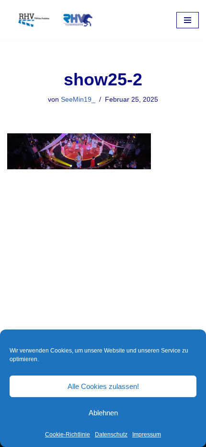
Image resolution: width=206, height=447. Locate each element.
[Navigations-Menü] (187, 20)
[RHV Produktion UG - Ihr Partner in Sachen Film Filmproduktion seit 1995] (52, 20)
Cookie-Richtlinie (67, 434)
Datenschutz (111, 434)
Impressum (146, 434)
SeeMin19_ (78, 99)
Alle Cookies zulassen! (103, 386)
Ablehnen (103, 413)
